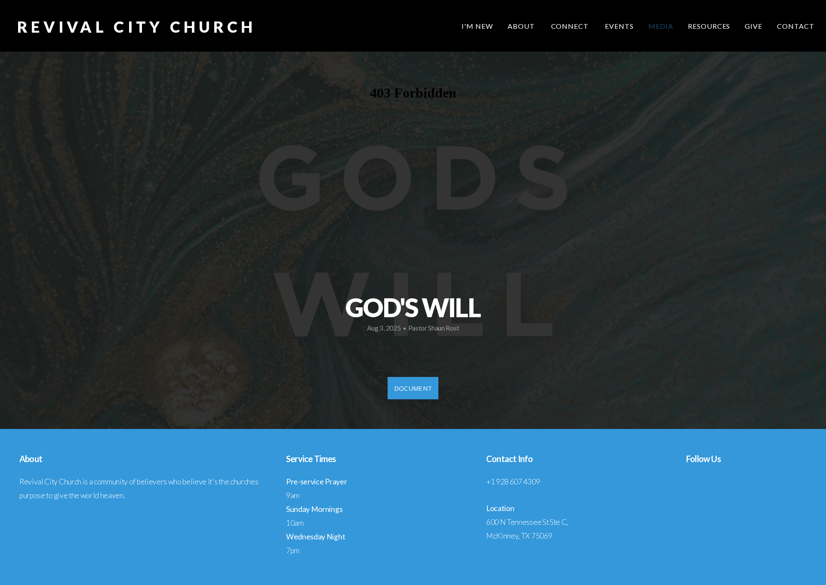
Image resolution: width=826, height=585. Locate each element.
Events (619, 26)
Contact (795, 26)
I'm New (477, 26)
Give (753, 26)
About (522, 26)
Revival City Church (136, 26)
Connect (571, 26)
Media (660, 26)
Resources (709, 26)
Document (413, 388)
